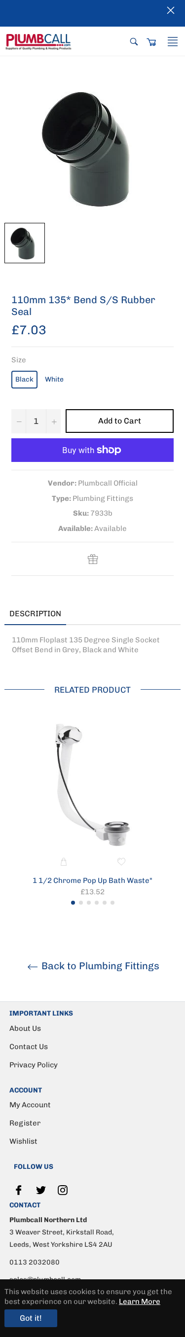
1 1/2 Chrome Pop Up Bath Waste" (92, 880)
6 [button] (112, 903)
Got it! (31, 1318)
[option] (92, 812)
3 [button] (89, 903)
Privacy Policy (33, 1064)
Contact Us (28, 1046)
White (54, 379)
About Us (25, 1028)
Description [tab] (35, 613)
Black (24, 379)
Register (24, 1123)
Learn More (139, 1301)
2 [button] (81, 903)
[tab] (81, 614)
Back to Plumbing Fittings (99, 966)
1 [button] (73, 903)
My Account (30, 1104)
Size (18, 359)
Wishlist (23, 1141)
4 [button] (97, 903)
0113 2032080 (34, 1262)
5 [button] (105, 903)
